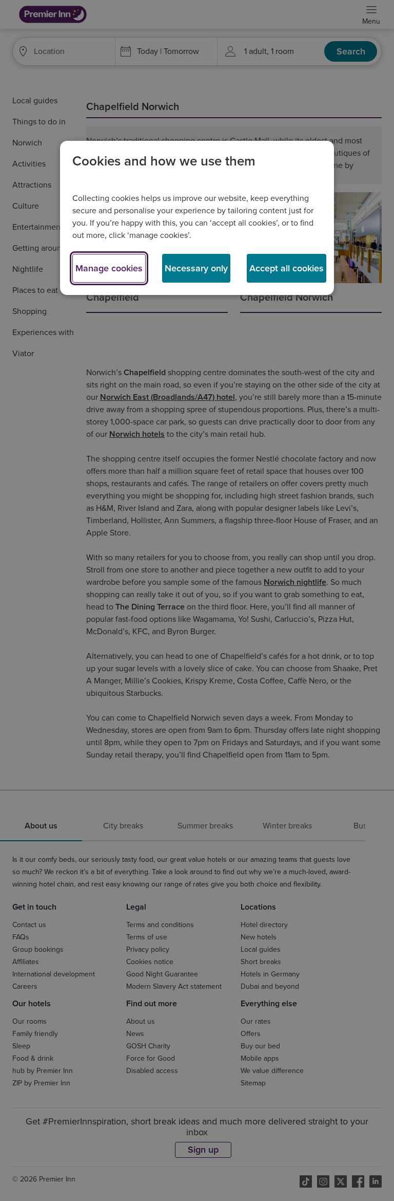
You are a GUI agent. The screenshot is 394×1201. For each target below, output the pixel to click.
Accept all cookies (286, 268)
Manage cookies (109, 268)
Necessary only (196, 268)
